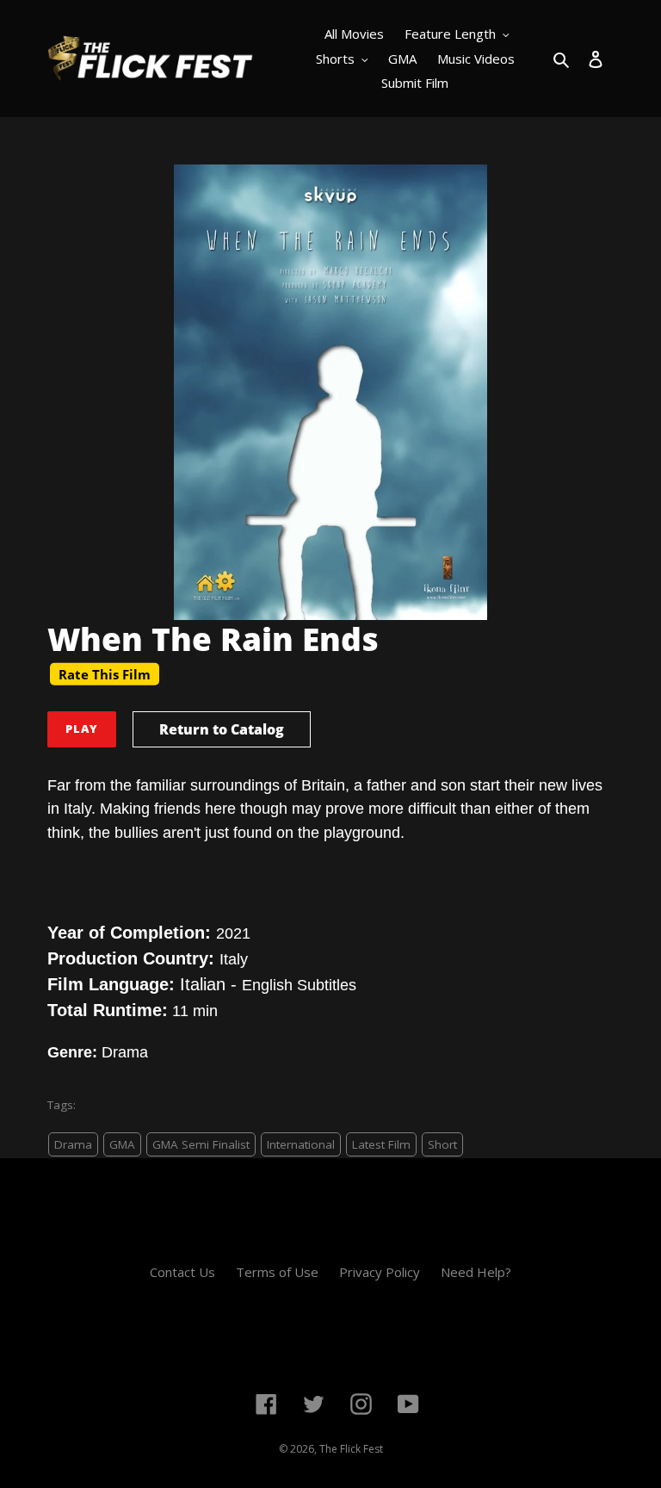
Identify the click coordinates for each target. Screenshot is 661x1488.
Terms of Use (277, 1271)
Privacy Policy (379, 1271)
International (301, 1144)
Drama (73, 1144)
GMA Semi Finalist (201, 1144)
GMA (122, 1144)
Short (442, 1144)
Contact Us (182, 1271)
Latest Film (381, 1144)
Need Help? (476, 1271)
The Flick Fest (351, 1449)
